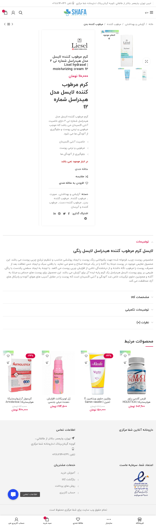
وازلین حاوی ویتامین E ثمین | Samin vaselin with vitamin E (97, 402)
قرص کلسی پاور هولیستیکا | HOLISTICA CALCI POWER (136, 402)
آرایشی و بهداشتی (134, 24)
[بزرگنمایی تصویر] (146, 61)
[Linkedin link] (54, 213)
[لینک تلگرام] (85, 218)
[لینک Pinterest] (59, 213)
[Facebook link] (69, 213)
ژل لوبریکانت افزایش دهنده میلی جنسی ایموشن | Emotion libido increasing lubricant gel (58, 404)
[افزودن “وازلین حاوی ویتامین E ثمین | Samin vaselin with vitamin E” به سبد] (86, 362)
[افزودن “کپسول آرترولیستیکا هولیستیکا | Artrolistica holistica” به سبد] (8, 362)
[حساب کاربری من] (13, 12)
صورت (53, 194)
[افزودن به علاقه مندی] (125, 356)
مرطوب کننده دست (70, 202)
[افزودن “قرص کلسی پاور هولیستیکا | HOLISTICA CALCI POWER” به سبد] (125, 362)
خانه (150, 24)
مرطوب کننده (113, 24)
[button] (13, 494)
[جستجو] (20, 12)
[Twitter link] (64, 213)
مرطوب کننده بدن (93, 24)
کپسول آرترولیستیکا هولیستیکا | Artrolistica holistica (19, 402)
